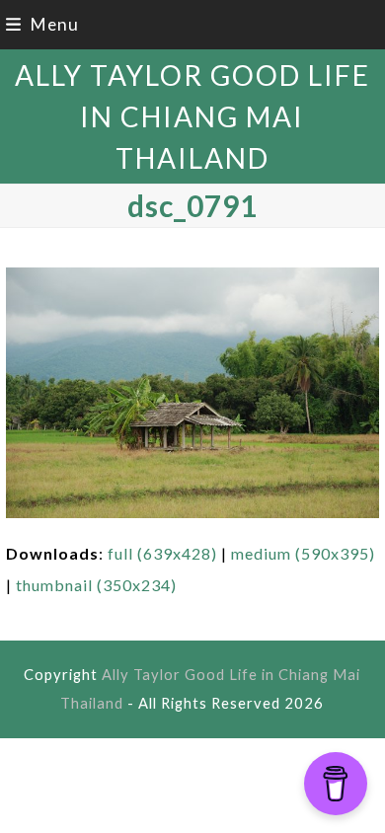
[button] (42, 24)
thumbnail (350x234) (96, 584)
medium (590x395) (303, 553)
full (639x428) (162, 553)
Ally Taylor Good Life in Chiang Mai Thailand (192, 116)
